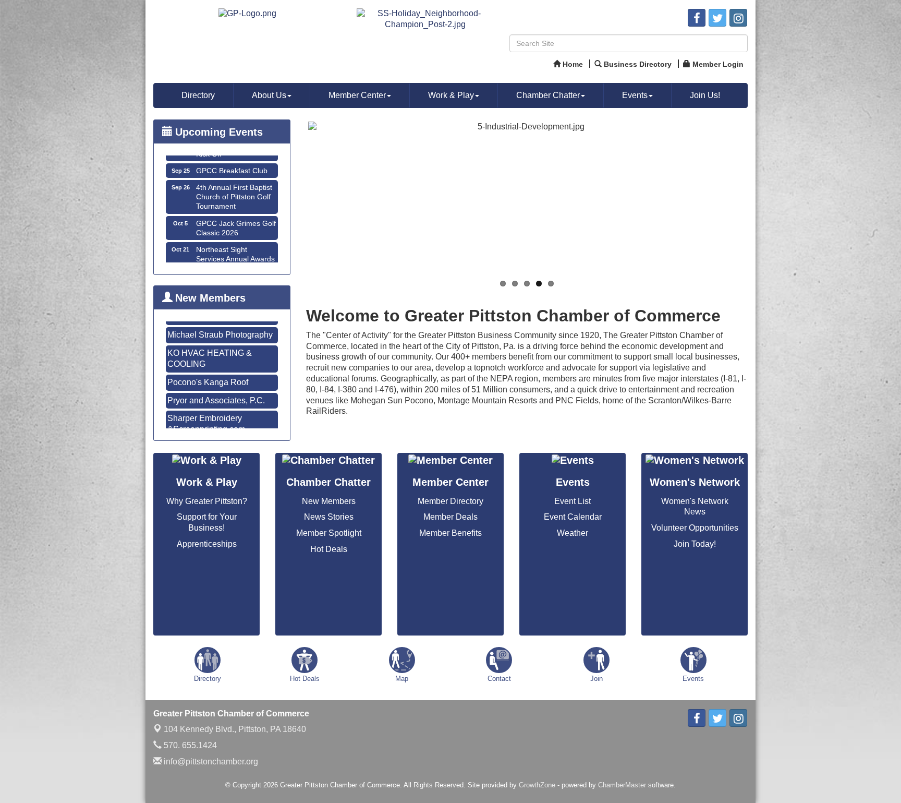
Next (761, 201)
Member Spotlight (328, 533)
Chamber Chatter (548, 95)
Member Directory (450, 501)
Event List (572, 501)
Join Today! (695, 544)
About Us (269, 95)
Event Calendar (573, 516)
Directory (198, 95)
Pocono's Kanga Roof (207, 360)
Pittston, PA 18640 (235, 729)
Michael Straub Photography (220, 425)
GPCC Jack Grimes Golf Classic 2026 (236, 209)
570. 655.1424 (189, 745)
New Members (329, 501)
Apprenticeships (207, 544)
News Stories (329, 516)
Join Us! (705, 95)
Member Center (357, 95)
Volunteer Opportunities (694, 527)
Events (635, 95)
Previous (292, 201)
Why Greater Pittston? (206, 501)
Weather (572, 533)
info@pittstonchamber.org (210, 761)
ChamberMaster (622, 785)
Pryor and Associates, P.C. (216, 378)
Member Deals (450, 516)
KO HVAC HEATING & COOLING (209, 336)
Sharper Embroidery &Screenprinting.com (206, 402)
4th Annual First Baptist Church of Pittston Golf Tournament (234, 177)
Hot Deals (328, 549)
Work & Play (451, 95)
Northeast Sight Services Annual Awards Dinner (235, 240)
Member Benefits (450, 533)
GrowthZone (537, 785)
